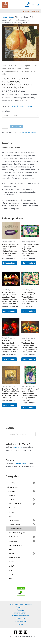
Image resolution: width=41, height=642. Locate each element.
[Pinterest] (20, 632)
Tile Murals (12, 66)
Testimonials (20, 618)
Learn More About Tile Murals (20, 604)
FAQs (20, 624)
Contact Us (20, 607)
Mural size (6, 111)
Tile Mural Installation (20, 616)
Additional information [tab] (11, 147)
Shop (11, 17)
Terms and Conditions (20, 613)
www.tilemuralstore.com (22, 106)
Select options (9, 263)
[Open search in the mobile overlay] (21, 434)
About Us (20, 610)
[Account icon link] (38, 4)
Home (4, 17)
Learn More (17, 447)
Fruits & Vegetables (25, 66)
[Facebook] (15, 632)
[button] (35, 27)
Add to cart (16, 126)
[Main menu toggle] (33, 4)
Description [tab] (7, 143)
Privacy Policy (20, 621)
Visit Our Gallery (20, 463)
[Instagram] (25, 632)
